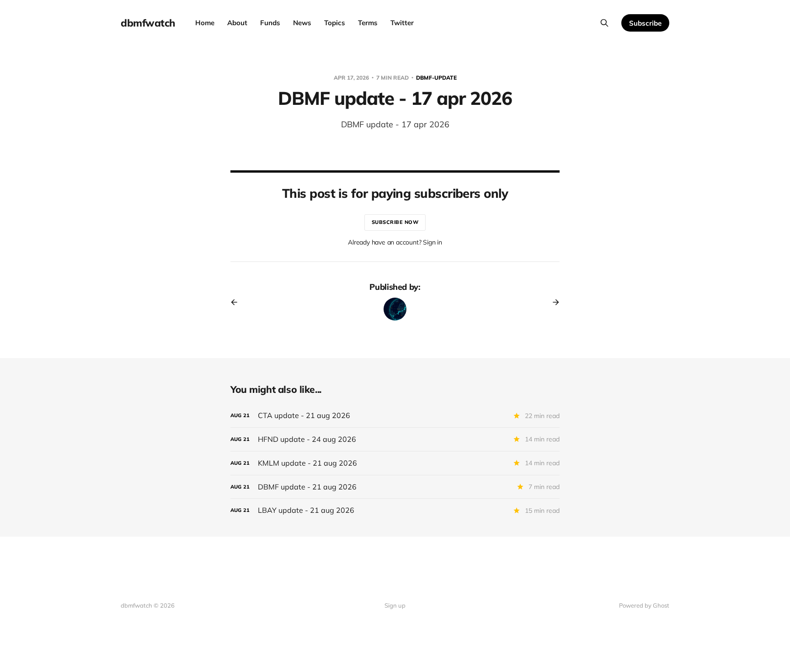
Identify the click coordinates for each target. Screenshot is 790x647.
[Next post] (553, 302)
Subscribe (645, 23)
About (237, 22)
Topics (334, 22)
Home (204, 22)
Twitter (402, 22)
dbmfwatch (148, 23)
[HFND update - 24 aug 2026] (395, 439)
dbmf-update (436, 77)
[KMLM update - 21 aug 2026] (395, 463)
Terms (368, 22)
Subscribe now (395, 222)
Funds (270, 22)
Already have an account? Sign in (395, 242)
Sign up (395, 605)
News (302, 22)
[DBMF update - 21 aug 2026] (395, 487)
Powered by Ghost (644, 605)
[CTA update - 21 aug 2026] (395, 415)
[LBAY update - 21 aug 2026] (395, 510)
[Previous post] (237, 302)
